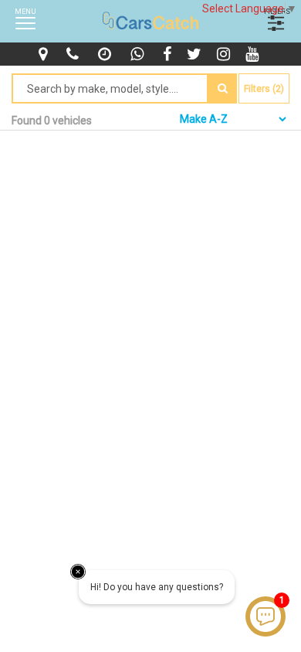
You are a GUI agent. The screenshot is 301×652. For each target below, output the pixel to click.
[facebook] (169, 54)
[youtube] (253, 54)
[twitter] (196, 54)
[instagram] (225, 54)
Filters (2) (264, 88)
